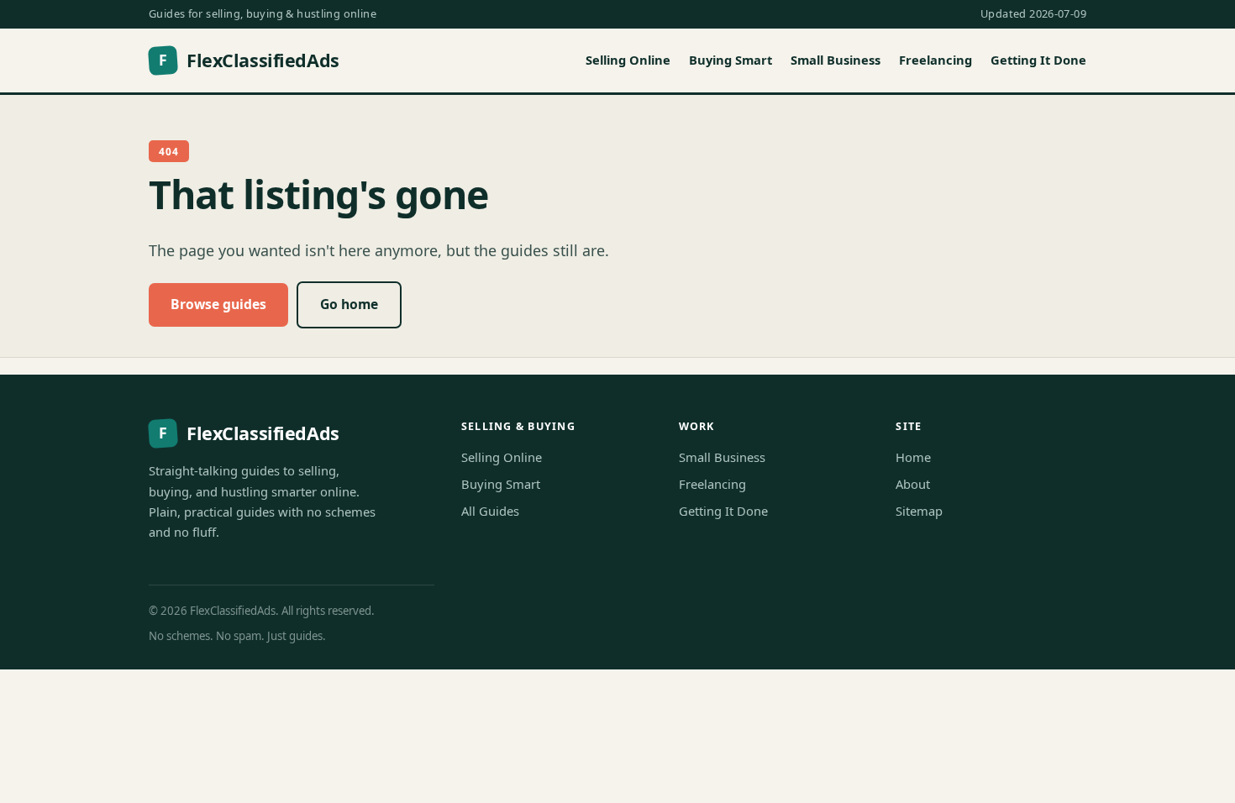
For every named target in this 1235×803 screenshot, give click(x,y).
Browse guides (218, 304)
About (913, 483)
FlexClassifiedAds (249, 60)
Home (913, 457)
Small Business (835, 59)
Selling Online (628, 59)
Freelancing (935, 59)
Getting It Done (1038, 59)
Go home (349, 304)
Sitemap (919, 510)
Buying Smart (730, 59)
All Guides (490, 510)
